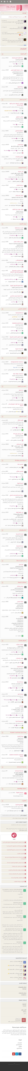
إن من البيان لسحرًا (21, 560)
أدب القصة (21, 569)
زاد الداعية (21, 390)
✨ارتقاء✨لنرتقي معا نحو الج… (14, 411)
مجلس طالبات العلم (18, 241)
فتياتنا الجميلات (22, 167)
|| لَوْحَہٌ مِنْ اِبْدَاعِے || (19, 708)
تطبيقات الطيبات (19, 626)
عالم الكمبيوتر (20, 666)
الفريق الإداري (19, 1044)
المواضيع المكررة (19, 804)
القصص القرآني (19, 471)
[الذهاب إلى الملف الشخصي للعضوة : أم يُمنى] (22, 282)
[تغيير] (2, 54)
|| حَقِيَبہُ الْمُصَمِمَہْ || (19, 711)
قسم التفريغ (20, 738)
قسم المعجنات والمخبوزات (17, 623)
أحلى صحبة (20, 171)
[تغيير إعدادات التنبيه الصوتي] (2, 13)
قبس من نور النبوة (19, 228)
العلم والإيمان (22, 530)
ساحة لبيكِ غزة (20, 132)
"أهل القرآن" (23, 54)
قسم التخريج (20, 741)
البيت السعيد (22, 416)
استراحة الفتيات (19, 185)
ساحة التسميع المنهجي (18, 73)
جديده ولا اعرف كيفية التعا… (15, 163)
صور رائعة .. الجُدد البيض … (15, 542)
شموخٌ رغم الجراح (19, 130)
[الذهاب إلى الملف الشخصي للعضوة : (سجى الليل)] (22, 762)
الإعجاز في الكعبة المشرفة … (15, 353)
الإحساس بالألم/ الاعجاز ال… (15, 556)
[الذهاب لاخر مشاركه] (10, 66)
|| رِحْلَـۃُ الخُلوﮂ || (20, 515)
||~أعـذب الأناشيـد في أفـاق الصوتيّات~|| (15, 648)
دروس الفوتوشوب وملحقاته (17, 683)
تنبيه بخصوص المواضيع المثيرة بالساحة (15, 862)
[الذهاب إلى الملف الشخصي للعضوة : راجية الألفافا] (22, 784)
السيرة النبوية (20, 483)
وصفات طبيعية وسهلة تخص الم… (13, 597)
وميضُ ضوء (20, 694)
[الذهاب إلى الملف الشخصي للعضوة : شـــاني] (22, 690)
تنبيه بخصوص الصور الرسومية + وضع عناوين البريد (13, 842)
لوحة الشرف (19, 1048)
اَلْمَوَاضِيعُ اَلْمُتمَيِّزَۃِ (19, 175)
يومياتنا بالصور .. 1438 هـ (16, 702)
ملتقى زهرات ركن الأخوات (17, 209)
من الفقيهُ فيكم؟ (17, 126)
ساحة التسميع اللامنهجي (17, 72)
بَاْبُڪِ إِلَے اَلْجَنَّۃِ (20, 420)
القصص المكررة (20, 853)
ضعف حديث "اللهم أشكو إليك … (14, 281)
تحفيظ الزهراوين (19, 75)
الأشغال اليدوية (20, 606)
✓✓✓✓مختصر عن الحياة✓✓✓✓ (13, 577)
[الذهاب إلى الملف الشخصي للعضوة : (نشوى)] (22, 95)
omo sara (20, 961)
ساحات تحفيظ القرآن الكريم (17, 70)
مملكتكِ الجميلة (22, 582)
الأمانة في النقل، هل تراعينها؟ (18, 866)
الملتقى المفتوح (19, 117)
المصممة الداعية (19, 721)
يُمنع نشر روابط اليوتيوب (19, 881)
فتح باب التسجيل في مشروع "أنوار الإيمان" (15, 849)
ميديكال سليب (18, 612)
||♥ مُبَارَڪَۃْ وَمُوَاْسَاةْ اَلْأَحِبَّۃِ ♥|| (17, 146)
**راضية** (20, 977)
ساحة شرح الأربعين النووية (17, 287)
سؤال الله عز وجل (17, 292)
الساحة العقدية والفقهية (17, 323)
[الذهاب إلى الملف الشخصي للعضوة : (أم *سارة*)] (22, 319)
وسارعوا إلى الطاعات (16, 319)
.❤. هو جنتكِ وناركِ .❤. (18, 434)
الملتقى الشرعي (22, 309)
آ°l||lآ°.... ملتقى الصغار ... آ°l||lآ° (17, 446)
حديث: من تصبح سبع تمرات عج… (14, 810)
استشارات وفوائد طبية (18, 373)
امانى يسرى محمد (23, 830)
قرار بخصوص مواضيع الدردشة (17, 877)
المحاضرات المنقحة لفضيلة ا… (14, 762)
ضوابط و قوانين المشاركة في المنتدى (16, 870)
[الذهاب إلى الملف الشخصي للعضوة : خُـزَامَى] (22, 163)
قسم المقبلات (20, 621)
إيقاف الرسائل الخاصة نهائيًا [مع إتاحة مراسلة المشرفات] (15, 858)
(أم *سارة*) (20, 38)
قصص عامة (20, 464)
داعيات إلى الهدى (22, 386)
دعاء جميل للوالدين (17, 430)
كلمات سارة (20, 20)
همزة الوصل (20, 144)
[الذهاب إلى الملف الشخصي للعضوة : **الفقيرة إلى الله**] (22, 153)
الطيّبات (21, 616)
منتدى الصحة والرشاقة (18, 624)
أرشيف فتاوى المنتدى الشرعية (16, 337)
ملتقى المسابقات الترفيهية (17, 197)
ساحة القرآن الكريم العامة (17, 58)
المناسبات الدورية (19, 349)
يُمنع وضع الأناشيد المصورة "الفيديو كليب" (15, 846)
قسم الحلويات (20, 620)
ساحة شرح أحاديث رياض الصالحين (16, 297)
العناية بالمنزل (20, 605)
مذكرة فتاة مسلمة (17, 219)
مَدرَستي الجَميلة (19, 211)
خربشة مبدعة (20, 682)
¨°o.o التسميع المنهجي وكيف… (14, 83)
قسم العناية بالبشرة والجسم (17, 589)
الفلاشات (21, 706)
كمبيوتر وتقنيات (22, 640)
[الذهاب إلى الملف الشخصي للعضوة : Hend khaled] (24, 1020)
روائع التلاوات (20, 646)
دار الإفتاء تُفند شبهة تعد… (15, 491)
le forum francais (21, 767)
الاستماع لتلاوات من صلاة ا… (15, 654)
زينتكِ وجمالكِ (20, 586)
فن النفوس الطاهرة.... (16, 181)
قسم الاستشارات (21, 358)
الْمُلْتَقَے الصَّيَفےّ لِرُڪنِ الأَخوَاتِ (17, 173)
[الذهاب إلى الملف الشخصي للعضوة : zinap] (22, 430)
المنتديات (20, 1042)
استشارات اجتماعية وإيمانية (17, 362)
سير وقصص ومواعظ (20, 460)
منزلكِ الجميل (20, 601)
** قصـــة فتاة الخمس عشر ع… (14, 717)
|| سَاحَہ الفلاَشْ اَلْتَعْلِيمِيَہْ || (17, 709)
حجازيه (19, 635)
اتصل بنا (14, 1065)
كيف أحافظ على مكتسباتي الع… (14, 369)
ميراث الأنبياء (22, 224)
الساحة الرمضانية (19, 312)
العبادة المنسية (19, 534)
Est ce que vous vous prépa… (14, 784)
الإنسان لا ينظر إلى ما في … (15, 440)
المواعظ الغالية (17, 256)
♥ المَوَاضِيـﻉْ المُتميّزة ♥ (18, 514)
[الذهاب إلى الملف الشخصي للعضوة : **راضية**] (22, 181)
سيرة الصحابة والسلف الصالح (16, 495)
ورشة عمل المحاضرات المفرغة (18, 732)
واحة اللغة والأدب (19, 260)
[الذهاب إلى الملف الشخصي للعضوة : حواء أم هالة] (22, 598)
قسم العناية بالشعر (19, 588)
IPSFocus (17, 1063)
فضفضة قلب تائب (19, 517)
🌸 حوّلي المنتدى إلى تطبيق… (15, 662)
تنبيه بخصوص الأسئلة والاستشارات (16, 874)
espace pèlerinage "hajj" (18, 776)
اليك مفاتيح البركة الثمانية (17, 902)
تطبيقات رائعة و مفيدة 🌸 (15, 678)
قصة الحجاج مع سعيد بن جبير (14, 508)
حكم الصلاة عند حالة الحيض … (14, 345)
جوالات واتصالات (19, 658)
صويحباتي (19, 152)
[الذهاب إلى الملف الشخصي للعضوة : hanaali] (22, 613)
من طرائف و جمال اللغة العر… (15, 266)
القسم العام (23, 99)
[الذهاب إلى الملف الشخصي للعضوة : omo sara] (24, 962)
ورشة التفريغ (20, 736)
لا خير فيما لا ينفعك (17, 191)
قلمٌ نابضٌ (21, 564)
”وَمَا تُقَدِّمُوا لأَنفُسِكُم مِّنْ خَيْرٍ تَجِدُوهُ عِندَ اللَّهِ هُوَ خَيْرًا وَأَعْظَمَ (12, 889)
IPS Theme (11, 1063)
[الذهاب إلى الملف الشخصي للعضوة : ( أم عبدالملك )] (22, 728)
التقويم (20, 1046)
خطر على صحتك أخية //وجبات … (14, 381)
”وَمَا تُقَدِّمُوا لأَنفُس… (16, 66)
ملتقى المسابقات (19, 195)
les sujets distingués (18, 772)
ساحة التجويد (20, 87)
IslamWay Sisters (21, 788)
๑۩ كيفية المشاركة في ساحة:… (14, 304)
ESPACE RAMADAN (19, 774)
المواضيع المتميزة (19, 59)
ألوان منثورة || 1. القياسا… (16, 727)
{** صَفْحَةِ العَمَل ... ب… (16, 750)
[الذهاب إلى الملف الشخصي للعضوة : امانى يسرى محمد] (22, 66)
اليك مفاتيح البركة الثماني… (15, 333)
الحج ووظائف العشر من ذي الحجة (16, 350)
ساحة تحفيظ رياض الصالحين (16, 296)
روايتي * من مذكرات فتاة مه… (15, 467)
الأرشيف (21, 743)
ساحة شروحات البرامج (18, 670)
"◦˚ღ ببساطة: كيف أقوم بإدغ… (15, 95)
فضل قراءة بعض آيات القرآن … (14, 237)
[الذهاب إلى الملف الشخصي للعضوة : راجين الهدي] (22, 256)
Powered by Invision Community (14, 1068)
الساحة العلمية (20, 546)
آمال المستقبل (20, 444)
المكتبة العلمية (20, 245)
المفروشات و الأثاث (19, 603)
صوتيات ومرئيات (19, 644)
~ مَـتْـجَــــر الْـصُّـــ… (17, 690)
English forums (19, 792)
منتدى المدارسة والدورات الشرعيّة (16, 243)
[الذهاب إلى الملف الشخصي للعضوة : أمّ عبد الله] (22, 141)
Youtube (13, 1054)
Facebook (20, 1054)
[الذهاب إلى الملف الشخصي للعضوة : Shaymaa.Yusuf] (22, 636)
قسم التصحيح (20, 739)
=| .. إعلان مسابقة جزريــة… (15, 113)
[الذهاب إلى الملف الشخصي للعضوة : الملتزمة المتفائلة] (22, 717)
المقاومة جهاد (18, 140)
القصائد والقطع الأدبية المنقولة (16, 568)
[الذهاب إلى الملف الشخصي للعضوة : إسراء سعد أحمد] (22, 304)
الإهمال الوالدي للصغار (16, 455)
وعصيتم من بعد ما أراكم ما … (15, 400)
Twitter (16, 1054)
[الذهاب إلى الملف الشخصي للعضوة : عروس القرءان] (22, 113)
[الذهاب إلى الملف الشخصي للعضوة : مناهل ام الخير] (22, 219)
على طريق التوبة (19, 512)
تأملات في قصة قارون (16, 479)
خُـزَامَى (21, 965)
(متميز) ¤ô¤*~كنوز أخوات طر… (15, 205)
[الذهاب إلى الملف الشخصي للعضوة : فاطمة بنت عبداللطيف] (22, 83)
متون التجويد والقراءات (18, 88)
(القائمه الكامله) (5, 815)
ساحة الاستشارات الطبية (17, 375)
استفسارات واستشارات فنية (17, 668)
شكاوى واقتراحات (19, 156)
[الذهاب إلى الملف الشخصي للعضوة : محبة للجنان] (22, 702)
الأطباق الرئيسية (19, 618)
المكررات (24, 800)
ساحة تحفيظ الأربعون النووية (16, 285)
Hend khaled (18, 1020)
